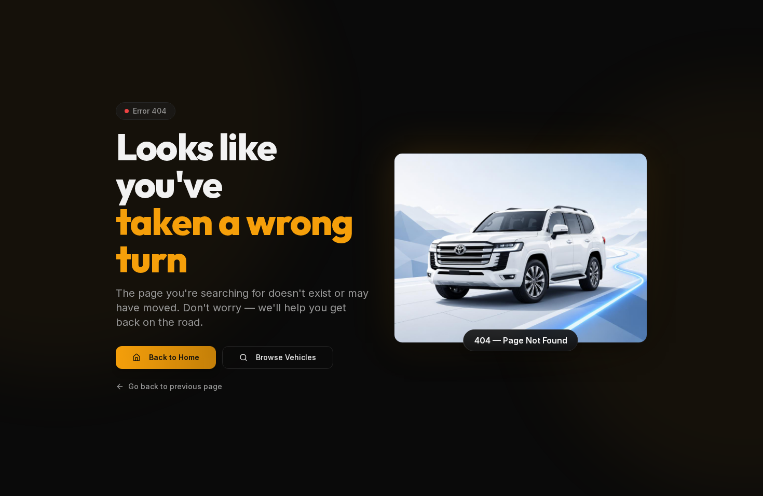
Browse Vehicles (286, 357)
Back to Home (174, 357)
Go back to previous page (175, 386)
